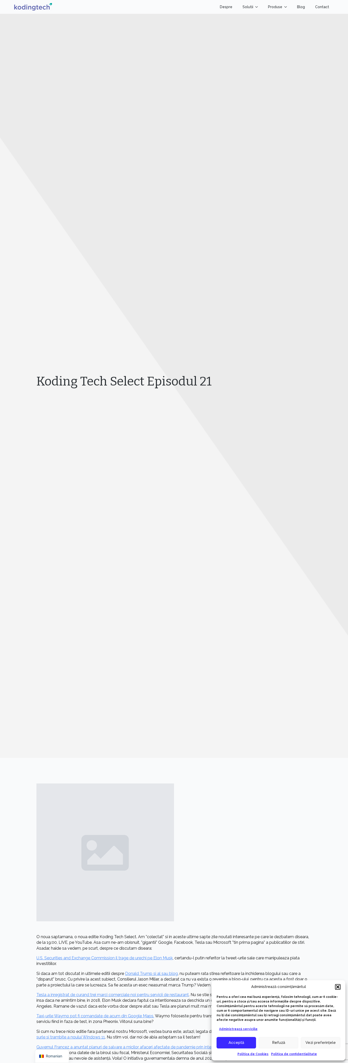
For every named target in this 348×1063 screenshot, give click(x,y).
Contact (322, 7)
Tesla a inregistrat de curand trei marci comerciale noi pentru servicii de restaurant (112, 994)
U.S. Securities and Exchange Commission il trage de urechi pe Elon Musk (104, 958)
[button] (337, 986)
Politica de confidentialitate (294, 1054)
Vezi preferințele (320, 1042)
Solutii (248, 7)
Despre (226, 7)
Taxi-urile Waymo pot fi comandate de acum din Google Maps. (95, 1015)
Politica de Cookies (253, 1054)
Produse (275, 7)
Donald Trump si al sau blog (151, 973)
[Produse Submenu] (287, 7)
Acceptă (236, 1042)
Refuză (278, 1042)
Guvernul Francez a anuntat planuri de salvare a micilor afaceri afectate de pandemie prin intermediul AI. (133, 1047)
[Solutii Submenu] (258, 7)
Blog (301, 7)
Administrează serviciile (238, 1029)
